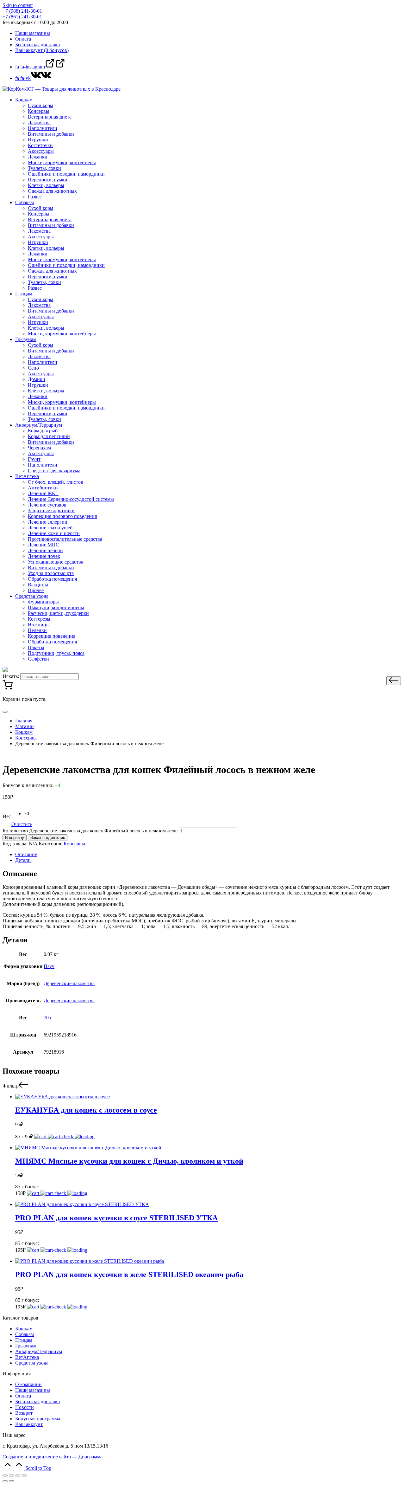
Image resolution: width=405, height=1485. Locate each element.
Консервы (74, 843)
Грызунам (25, 1345)
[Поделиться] (11, 1475)
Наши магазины (32, 1390)
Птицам (23, 1340)
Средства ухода (31, 1363)
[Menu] (5, 712)
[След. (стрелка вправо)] (11, 1481)
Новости (24, 1407)
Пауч (49, 966)
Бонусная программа (37, 1418)
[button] (393, 680)
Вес (7, 816)
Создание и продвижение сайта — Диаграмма (53, 1456)
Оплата (23, 1395)
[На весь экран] (17, 1475)
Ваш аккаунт (29, 1424)
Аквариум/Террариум (38, 1351)
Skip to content (18, 5)
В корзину (14, 837)
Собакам (24, 1334)
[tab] (208, 854)
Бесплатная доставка (37, 1401)
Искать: (11, 676)
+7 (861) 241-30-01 (22, 16)
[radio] (28, 814)
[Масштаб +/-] (24, 1475)
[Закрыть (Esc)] (5, 1475)
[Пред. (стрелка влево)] (5, 1481)
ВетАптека (27, 1357)
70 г (48, 1017)
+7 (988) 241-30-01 (22, 11)
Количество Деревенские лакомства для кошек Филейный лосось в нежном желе (90, 830)
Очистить (21, 824)
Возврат (24, 1413)
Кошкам (24, 1328)
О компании (28, 1384)
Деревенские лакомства (69, 983)
